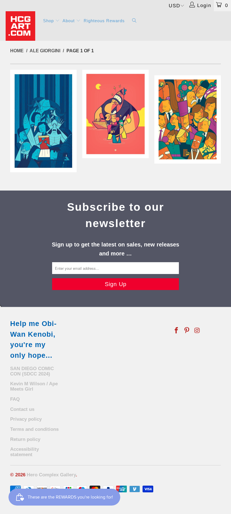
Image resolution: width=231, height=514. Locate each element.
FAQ (15, 399)
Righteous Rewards (104, 20)
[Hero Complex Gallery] (21, 26)
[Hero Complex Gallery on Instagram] (197, 330)
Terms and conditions (34, 429)
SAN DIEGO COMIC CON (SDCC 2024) (32, 371)
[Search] (134, 21)
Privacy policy (26, 419)
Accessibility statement (24, 452)
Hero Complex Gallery (51, 474)
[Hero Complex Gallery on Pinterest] (187, 330)
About (69, 20)
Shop (49, 20)
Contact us (22, 409)
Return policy (25, 439)
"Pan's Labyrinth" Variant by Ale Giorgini (43, 121)
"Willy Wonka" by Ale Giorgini (187, 119)
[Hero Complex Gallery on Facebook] (176, 330)
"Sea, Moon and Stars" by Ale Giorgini (115, 114)
